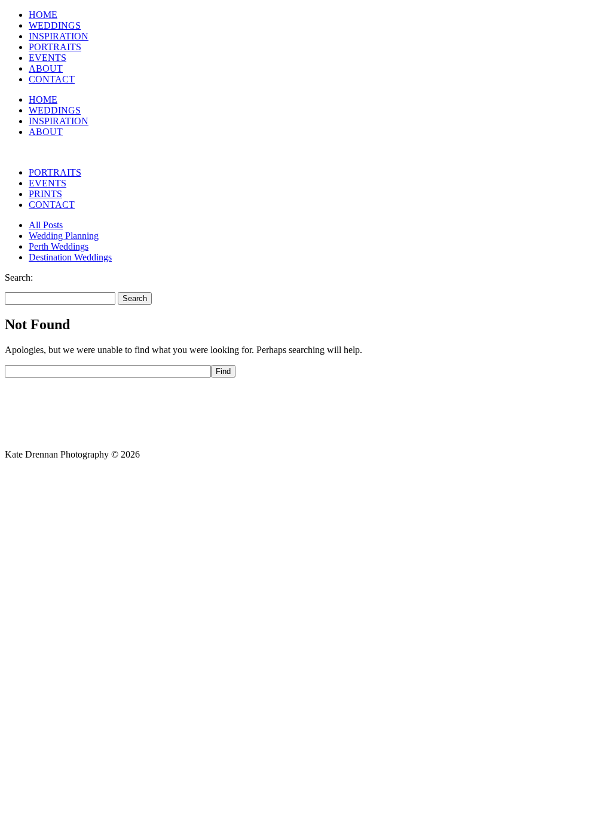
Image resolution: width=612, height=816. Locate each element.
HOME (43, 15)
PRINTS (45, 194)
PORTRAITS (55, 47)
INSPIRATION (58, 36)
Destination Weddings (70, 257)
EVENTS (47, 58)
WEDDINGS (55, 25)
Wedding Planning (64, 236)
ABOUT (46, 68)
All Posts (46, 225)
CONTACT (52, 79)
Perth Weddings (58, 246)
